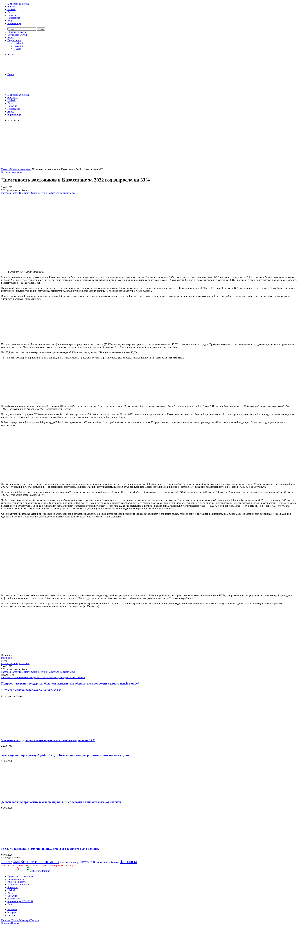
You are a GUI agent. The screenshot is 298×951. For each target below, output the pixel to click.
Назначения (13, 17)
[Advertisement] (94, 146)
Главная (5, 169)
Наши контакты (15, 879)
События (12, 15)
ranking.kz (6, 658)
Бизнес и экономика (18, 3)
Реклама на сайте (16, 881)
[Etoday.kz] (24, 69)
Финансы (12, 6)
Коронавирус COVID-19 (78, 862)
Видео (10, 20)
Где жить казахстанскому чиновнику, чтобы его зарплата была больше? (50, 848)
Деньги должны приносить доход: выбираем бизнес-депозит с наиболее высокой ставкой (61, 802)
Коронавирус (14, 23)
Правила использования (20, 876)
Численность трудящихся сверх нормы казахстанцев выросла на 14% (48, 740)
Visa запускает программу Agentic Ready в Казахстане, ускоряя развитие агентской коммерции (65, 755)
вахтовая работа (9, 663)
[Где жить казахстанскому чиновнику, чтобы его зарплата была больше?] (31, 842)
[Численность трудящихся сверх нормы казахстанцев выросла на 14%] (31, 734)
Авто (10, 12)
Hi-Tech (11, 9)
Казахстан (24, 663)
